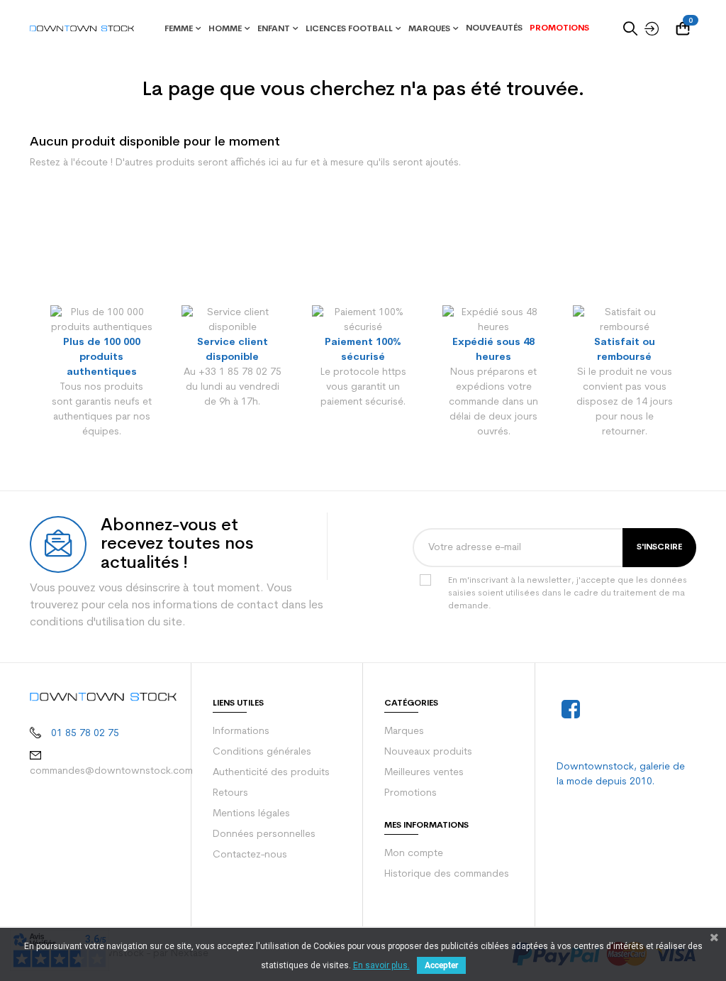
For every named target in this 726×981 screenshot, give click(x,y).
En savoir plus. (381, 965)
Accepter (441, 965)
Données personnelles (264, 834)
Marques (404, 731)
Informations (241, 731)
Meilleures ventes (424, 772)
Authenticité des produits (271, 772)
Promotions (410, 793)
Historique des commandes (446, 874)
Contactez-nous (250, 855)
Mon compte (413, 853)
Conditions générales (262, 752)
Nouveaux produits (428, 752)
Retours (230, 793)
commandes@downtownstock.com (111, 771)
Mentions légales (251, 814)
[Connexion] (648, 28)
